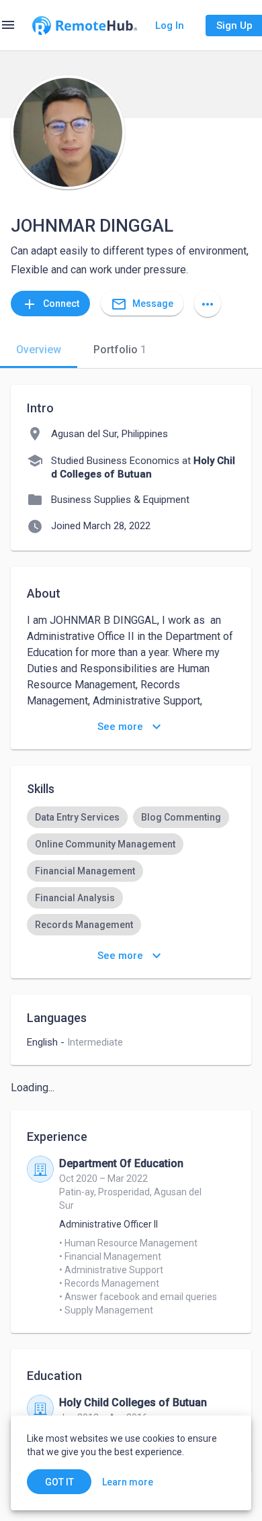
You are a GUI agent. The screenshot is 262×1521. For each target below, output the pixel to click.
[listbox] (131, 898)
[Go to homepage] (84, 25)
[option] (77, 817)
